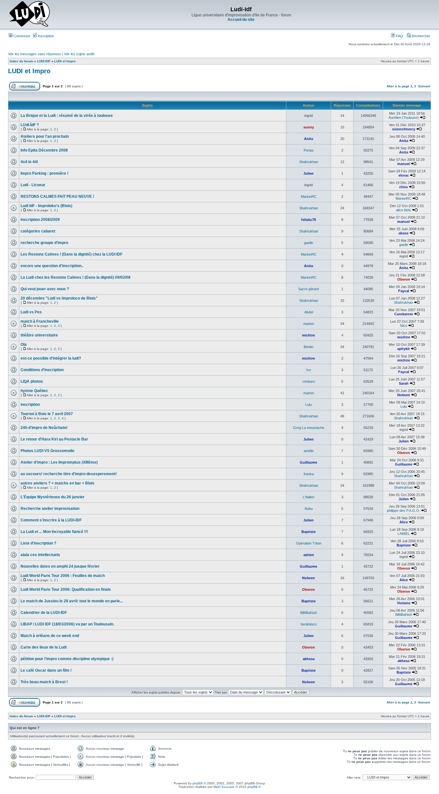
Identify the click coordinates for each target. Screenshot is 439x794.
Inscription (45, 36)
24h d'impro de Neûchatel (44, 427)
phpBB (198, 783)
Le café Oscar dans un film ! (46, 670)
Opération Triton (308, 543)
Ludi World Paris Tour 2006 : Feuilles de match (63, 575)
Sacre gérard (308, 289)
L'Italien (308, 497)
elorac (404, 175)
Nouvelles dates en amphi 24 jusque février (60, 566)
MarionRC (309, 196)
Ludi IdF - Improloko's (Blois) (46, 206)
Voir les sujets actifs (79, 54)
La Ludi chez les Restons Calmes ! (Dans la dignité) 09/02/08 (75, 277)
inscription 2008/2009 (40, 219)
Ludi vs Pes (31, 312)
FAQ (399, 36)
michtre (308, 335)
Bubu (309, 508)
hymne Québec (34, 390)
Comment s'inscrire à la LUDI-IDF (51, 520)
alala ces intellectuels (40, 555)
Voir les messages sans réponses (34, 54)
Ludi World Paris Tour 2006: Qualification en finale (66, 589)
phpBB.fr (254, 787)
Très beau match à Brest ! (44, 682)
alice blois (403, 210)
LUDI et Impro (65, 61)
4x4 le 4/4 (29, 162)
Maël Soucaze (224, 787)
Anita (308, 139)
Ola (24, 344)
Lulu (308, 404)
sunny (308, 127)
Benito (308, 347)
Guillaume (308, 462)
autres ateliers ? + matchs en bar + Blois (57, 483)
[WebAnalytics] (219, 792)
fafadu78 (308, 220)
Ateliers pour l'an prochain (45, 136)
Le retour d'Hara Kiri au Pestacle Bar (54, 439)
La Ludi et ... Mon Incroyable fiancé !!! (54, 531)
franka (309, 474)
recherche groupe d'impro (44, 242)
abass (403, 233)
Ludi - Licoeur (33, 185)
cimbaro (308, 381)
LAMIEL (404, 534)
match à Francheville (40, 321)
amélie (309, 451)
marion (308, 324)
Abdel (308, 312)
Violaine (403, 603)
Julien (308, 173)
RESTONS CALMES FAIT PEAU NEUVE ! (57, 196)
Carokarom (403, 314)
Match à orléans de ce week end (50, 635)
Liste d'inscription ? (38, 543)
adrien (308, 555)
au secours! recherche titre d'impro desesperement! (69, 474)
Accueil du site (241, 19)
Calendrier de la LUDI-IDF (44, 612)
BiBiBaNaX (308, 613)
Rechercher (420, 36)
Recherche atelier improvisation (50, 508)
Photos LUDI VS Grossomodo (47, 451)
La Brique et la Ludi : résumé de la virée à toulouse (67, 115)
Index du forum (21, 61)
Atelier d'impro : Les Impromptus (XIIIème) (59, 462)
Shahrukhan (308, 162)
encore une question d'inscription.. (52, 266)
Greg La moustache (308, 428)
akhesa (309, 659)
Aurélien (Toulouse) (404, 117)
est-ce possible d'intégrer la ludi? (51, 358)
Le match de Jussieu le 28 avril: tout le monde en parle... (72, 601)
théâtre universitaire (39, 335)
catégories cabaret (38, 231)
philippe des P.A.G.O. (403, 510)
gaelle (308, 243)
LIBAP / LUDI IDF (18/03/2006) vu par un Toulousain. (67, 624)
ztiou (403, 187)
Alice (403, 522)
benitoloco (309, 624)
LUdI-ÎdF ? (30, 125)
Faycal (403, 291)
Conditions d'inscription (42, 370)
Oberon (403, 279)
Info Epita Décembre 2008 (44, 150)
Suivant (424, 86)
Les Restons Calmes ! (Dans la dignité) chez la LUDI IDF (71, 254)
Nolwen (403, 395)
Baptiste (308, 532)
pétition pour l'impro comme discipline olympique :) (67, 659)
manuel (403, 164)
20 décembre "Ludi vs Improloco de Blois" (59, 298)
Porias (309, 150)
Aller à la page (398, 86)
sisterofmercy (403, 129)
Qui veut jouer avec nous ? (45, 289)
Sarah (403, 383)
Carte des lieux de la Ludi (44, 647)
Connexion (21, 36)
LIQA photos (32, 381)
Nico (403, 325)
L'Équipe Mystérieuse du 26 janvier (53, 497)
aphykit (403, 349)
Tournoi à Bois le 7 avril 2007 (47, 414)
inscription (30, 404)
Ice (308, 370)
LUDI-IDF (43, 61)
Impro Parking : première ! (44, 173)
